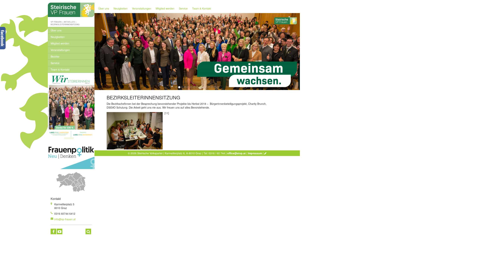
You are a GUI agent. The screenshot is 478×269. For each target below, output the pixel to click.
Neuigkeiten (58, 37)
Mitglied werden (60, 43)
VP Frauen (56, 22)
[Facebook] (53, 231)
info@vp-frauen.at (65, 219)
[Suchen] (88, 231)
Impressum (255, 153)
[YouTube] (59, 231)
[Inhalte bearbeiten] (265, 153)
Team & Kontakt (60, 69)
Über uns (56, 30)
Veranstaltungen (60, 50)
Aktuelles (69, 22)
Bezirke (55, 56)
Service (55, 63)
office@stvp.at (236, 153)
